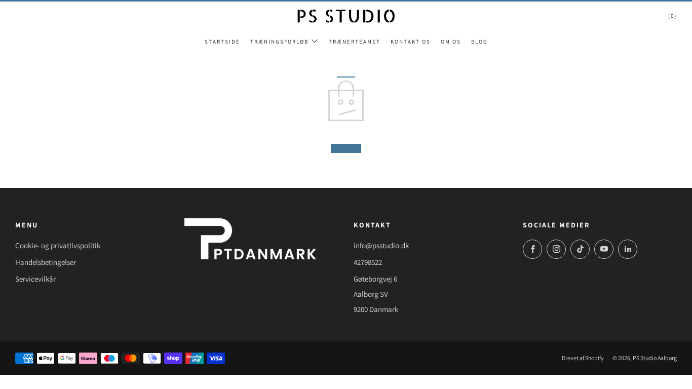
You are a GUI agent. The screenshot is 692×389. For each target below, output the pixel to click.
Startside (222, 41)
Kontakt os (411, 41)
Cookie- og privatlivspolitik (57, 245)
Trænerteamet (354, 41)
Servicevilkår (35, 279)
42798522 (368, 262)
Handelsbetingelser (45, 262)
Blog (479, 41)
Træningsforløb (279, 41)
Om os (451, 41)
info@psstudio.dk (381, 245)
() (672, 15)
